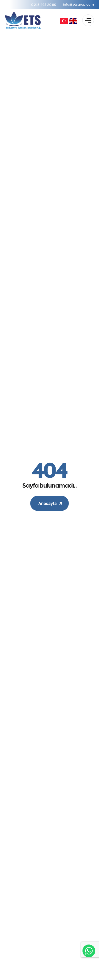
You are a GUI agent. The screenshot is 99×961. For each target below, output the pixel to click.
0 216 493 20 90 (43, 5)
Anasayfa (47, 503)
